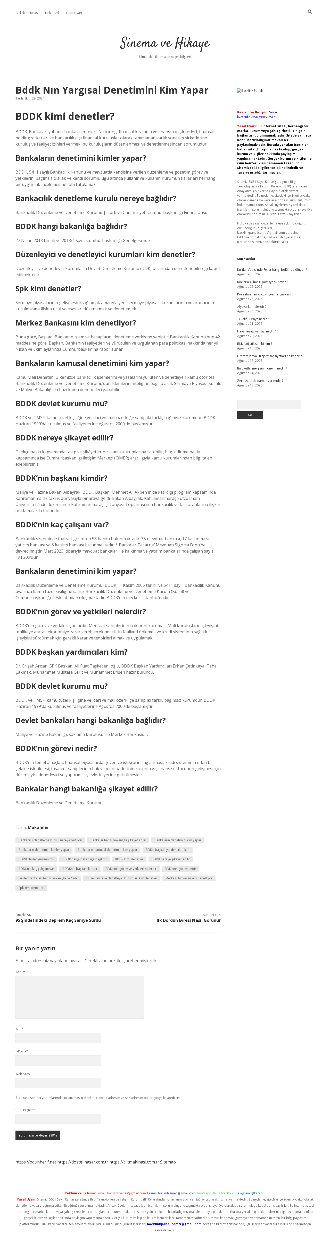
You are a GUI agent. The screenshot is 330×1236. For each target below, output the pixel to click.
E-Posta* (21, 1051)
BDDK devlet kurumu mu (36, 859)
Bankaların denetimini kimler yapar (44, 849)
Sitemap (168, 1162)
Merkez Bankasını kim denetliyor (189, 878)
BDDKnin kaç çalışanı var (36, 869)
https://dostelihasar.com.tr (82, 1162)
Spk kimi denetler (31, 888)
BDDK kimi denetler (129, 859)
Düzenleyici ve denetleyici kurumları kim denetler (121, 878)
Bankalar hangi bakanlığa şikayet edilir (118, 840)
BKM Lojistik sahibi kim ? (254, 343)
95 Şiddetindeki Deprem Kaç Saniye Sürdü (58, 920)
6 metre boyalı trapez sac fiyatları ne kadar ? (269, 356)
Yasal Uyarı (74, 13)
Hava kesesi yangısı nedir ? (256, 331)
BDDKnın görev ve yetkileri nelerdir (131, 869)
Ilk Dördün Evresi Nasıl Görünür (189, 920)
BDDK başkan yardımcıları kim (167, 849)
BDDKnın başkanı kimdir (79, 869)
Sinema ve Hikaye (165, 43)
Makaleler (38, 827)
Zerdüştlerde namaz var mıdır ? (260, 380)
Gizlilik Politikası (26, 13)
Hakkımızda (52, 13)
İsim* (19, 1028)
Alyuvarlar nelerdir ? (251, 306)
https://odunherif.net (35, 1162)
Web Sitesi (22, 1074)
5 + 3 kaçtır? (25, 1110)
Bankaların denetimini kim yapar (177, 840)
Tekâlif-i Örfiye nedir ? (253, 319)
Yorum (20, 972)
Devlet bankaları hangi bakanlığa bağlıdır (48, 878)
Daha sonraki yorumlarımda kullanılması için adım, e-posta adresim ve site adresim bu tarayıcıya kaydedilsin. (101, 1098)
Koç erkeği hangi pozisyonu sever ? (262, 282)
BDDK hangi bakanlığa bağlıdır (84, 859)
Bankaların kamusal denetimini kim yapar (107, 849)
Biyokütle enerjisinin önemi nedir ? (262, 368)
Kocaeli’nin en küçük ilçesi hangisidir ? (264, 294)
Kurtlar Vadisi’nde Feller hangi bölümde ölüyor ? (272, 269)
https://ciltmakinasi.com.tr (134, 1162)
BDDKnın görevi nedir (180, 869)
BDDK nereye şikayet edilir (171, 859)
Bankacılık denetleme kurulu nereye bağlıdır (50, 840)
